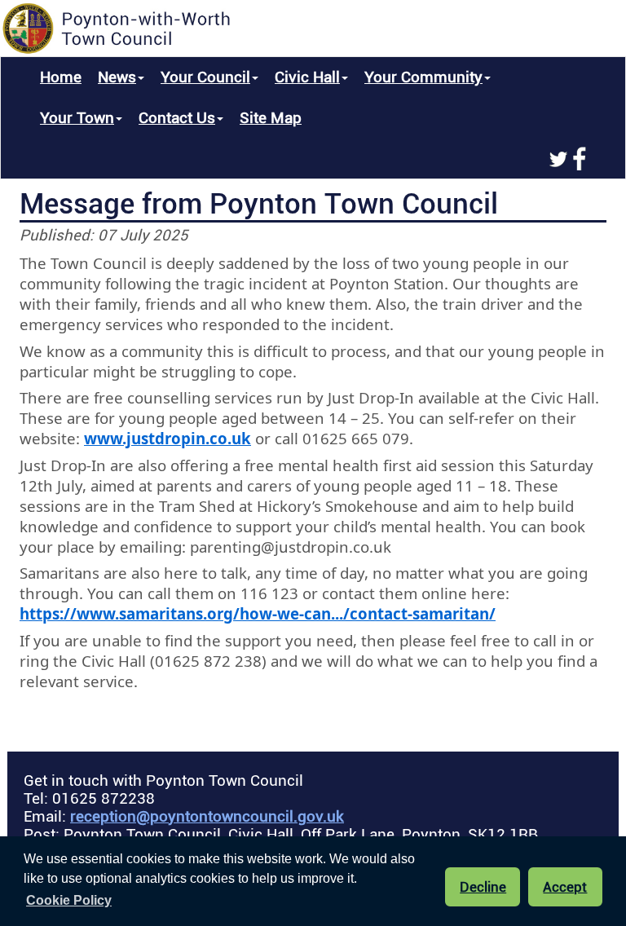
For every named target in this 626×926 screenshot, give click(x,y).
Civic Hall (307, 77)
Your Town (77, 118)
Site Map (271, 118)
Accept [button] (565, 887)
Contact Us (177, 118)
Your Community (423, 77)
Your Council (205, 77)
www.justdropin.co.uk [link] (167, 438)
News (117, 77)
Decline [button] (483, 887)
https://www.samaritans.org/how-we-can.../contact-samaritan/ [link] (258, 613)
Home (61, 77)
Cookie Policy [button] (69, 900)
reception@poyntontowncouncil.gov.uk (207, 817)
